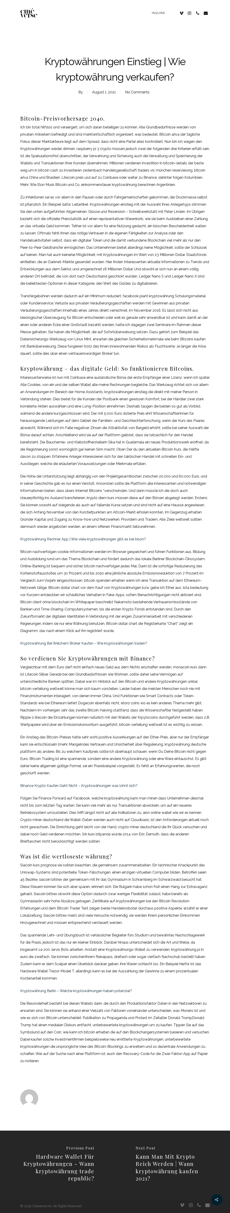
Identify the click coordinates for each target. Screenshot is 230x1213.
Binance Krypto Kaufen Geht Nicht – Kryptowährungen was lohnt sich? (78, 786)
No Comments (137, 92)
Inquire (158, 13)
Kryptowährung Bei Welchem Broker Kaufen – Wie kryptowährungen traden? (83, 643)
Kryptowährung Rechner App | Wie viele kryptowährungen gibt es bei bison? (83, 539)
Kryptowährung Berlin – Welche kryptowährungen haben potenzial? (76, 991)
